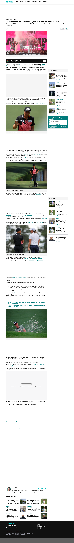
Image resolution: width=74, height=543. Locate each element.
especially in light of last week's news (32, 258)
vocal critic (8, 215)
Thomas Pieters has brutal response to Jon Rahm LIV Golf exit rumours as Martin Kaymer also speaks (12, 517)
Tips (40, 1)
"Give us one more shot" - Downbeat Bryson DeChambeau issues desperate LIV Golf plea (12, 509)
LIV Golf (15, 19)
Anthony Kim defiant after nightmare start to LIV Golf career (16, 429)
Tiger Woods (31, 222)
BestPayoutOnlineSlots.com (19, 277)
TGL (7, 223)
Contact (38, 525)
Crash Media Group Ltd (13, 531)
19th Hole (45, 1)
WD (25, 157)
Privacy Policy (52, 127)
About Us (39, 524)
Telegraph (16, 292)
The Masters (27, 154)
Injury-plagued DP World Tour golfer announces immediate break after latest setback (61, 102)
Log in (63, 1)
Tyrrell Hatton (40, 260)
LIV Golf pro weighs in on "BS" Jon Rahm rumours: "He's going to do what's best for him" (61, 77)
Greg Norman (38, 194)
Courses (34, 1)
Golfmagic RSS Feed (41, 526)
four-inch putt (37, 154)
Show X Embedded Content (26, 384)
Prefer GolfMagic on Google (16, 60)
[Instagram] (10, 527)
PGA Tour (29, 506)
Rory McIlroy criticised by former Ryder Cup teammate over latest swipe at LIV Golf (33, 502)
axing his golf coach (40, 103)
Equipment (27, 1)
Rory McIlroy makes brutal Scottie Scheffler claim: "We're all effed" (33, 517)
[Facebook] (7, 527)
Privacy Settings (40, 528)
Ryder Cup (37, 102)
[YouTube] (17, 527)
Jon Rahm (31, 260)
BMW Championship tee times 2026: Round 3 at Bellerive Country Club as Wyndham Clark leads (61, 94)
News (17, 1)
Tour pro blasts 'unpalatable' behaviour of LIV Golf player (36, 429)
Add (44, 60)
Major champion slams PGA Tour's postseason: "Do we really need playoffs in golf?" (61, 204)
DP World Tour (59, 99)
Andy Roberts (8, 28)
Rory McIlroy (40, 222)
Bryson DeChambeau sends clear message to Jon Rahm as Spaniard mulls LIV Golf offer (61, 85)
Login (38, 529)
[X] (13, 527)
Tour (21, 1)
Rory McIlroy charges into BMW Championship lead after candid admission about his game (33, 509)
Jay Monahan (28, 215)
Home (7, 19)
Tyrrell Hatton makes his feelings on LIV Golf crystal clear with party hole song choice (12, 502)
